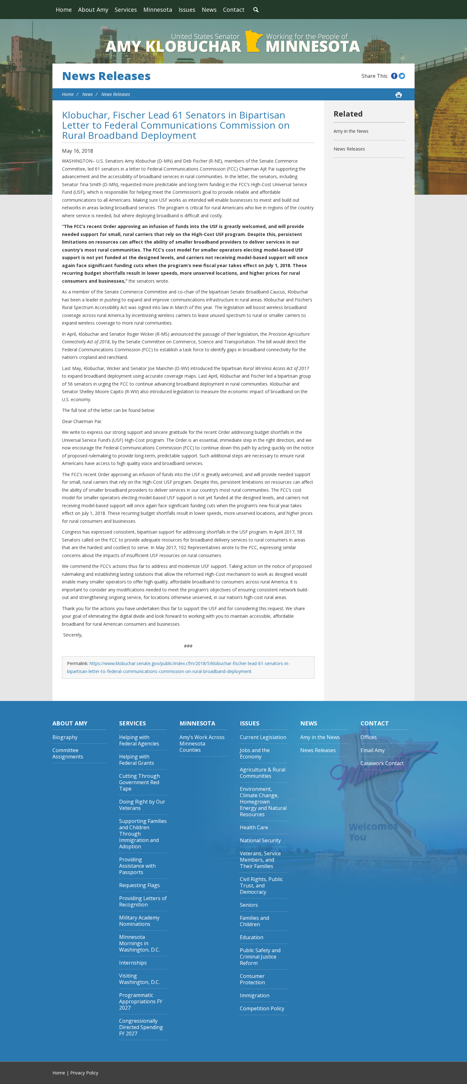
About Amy (93, 9)
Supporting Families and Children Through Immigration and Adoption (143, 834)
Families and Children (254, 921)
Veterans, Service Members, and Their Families (260, 860)
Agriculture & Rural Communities (262, 772)
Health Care (254, 827)
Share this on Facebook (394, 76)
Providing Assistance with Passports (137, 866)
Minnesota (157, 9)
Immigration (254, 995)
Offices (369, 737)
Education (251, 937)
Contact (234, 9)
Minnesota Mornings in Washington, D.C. (139, 943)
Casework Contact (382, 763)
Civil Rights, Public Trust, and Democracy (261, 885)
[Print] (398, 94)
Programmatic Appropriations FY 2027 (140, 1001)
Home (64, 9)
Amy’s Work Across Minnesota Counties (202, 743)
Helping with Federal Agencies (139, 740)
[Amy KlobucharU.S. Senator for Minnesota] (233, 41)
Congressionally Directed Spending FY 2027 (141, 1027)
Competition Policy (262, 1008)
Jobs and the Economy (255, 753)
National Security (260, 840)
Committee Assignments (67, 753)
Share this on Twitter (402, 76)
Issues (187, 9)
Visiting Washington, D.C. (139, 979)
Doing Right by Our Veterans (142, 804)
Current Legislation (263, 737)
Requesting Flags (139, 885)
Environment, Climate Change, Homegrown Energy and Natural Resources (263, 802)
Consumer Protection (252, 979)
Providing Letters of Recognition (143, 901)
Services (126, 9)
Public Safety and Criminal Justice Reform (260, 956)
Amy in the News (351, 131)
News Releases (106, 76)
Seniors (249, 905)
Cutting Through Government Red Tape (139, 782)
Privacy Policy (84, 1073)
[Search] (256, 9)
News (209, 9)
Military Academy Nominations (139, 920)
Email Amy (373, 750)
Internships (133, 962)
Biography (65, 737)
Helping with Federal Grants (136, 759)
